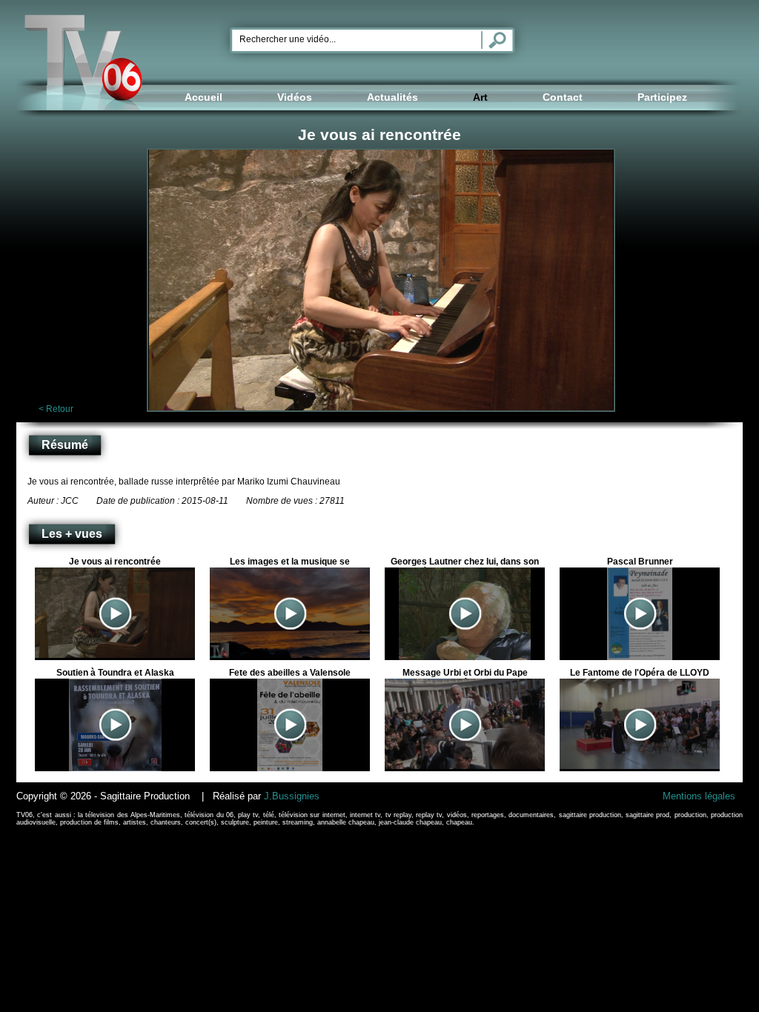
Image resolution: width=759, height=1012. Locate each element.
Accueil (203, 97)
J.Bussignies (291, 796)
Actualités (392, 97)
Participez (662, 97)
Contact (563, 97)
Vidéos (294, 97)
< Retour (56, 409)
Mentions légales (699, 796)
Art (480, 97)
